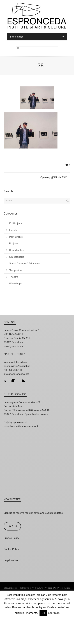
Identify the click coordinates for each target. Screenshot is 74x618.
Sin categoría (16, 256)
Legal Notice (11, 560)
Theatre (13, 276)
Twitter (22, 379)
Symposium (15, 270)
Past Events (16, 236)
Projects (13, 243)
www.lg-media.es (13, 346)
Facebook (14, 379)
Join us (12, 526)
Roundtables (16, 250)
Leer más (53, 612)
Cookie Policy (11, 549)
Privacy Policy (11, 537)
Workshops (15, 283)
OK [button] (43, 613)
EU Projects (15, 223)
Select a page (17, 37)
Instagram (6, 379)
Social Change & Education (24, 263)
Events (13, 230)
